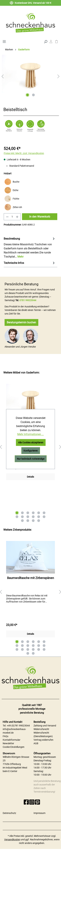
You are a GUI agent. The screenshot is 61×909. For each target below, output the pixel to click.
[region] (30, 592)
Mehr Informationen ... (30, 434)
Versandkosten (12, 839)
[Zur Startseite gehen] (30, 23)
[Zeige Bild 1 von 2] (27, 95)
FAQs (5, 736)
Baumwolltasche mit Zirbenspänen (30, 578)
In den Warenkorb (39, 216)
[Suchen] (45, 41)
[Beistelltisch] (30, 74)
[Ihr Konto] (50, 42)
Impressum (39, 813)
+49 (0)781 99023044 (18, 725)
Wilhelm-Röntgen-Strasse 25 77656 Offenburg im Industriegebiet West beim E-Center (16, 764)
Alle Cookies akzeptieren (30, 442)
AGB (36, 743)
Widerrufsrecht (41, 729)
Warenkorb (56, 42)
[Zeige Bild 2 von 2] (33, 95)
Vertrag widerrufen (43, 739)
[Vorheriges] (2, 76)
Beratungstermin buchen (21, 322)
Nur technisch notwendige (30, 458)
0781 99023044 (27, 300)
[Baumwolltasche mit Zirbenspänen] (30, 557)
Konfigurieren (31, 450)
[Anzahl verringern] (7, 216)
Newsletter (8, 743)
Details (30, 476)
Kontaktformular (11, 739)
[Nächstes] (58, 76)
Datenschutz (9, 813)
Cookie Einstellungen (13, 747)
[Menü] (4, 41)
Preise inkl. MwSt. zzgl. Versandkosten (24, 153)
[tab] (29, 247)
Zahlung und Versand (45, 725)
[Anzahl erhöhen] (17, 216)
